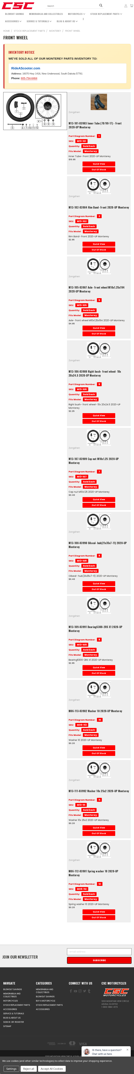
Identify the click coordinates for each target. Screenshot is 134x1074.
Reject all (28, 1069)
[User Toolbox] (125, 5)
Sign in (7, 1022)
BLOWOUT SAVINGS (14, 14)
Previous (21, 1064)
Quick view (99, 163)
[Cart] (131, 5)
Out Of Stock (99, 169)
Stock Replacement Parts (105, 14)
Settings (11, 1069)
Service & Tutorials (38, 21)
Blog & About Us (66, 21)
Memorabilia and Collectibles (46, 14)
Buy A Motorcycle (45, 1000)
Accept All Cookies (52, 1069)
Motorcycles (75, 14)
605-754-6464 (29, 78)
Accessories (12, 21)
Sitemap (7, 1026)
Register (19, 1022)
